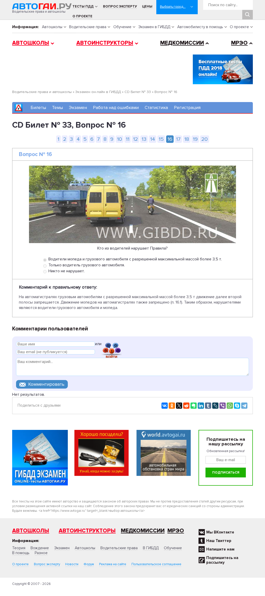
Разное (41, 553)
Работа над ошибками (116, 107)
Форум (89, 564)
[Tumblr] (208, 406)
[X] (179, 406)
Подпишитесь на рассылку (222, 560)
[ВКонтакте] (164, 406)
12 (135, 139)
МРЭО (239, 43)
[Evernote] (193, 406)
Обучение (122, 27)
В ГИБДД (151, 548)
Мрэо (175, 531)
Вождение (40, 548)
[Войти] (111, 345)
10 (119, 139)
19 (195, 139)
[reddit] (186, 406)
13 (144, 139)
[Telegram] (244, 406)
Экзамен (78, 107)
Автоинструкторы (104, 43)
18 (186, 139)
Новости (71, 564)
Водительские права (87, 27)
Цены (147, 6)
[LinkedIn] (201, 406)
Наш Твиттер (218, 540)
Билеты (38, 107)
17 (178, 139)
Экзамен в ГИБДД (154, 27)
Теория (18, 548)
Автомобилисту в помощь (200, 27)
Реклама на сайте (112, 564)
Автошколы (52, 27)
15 (161, 139)
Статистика (156, 107)
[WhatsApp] (230, 406)
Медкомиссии (182, 43)
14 (152, 139)
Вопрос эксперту (120, 6)
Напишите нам (220, 549)
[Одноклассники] (172, 406)
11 (127, 139)
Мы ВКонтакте (220, 532)
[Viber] (222, 406)
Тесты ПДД (83, 6)
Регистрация (187, 107)
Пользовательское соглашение (156, 564)
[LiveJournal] (215, 406)
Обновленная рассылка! (226, 451)
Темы (57, 107)
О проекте (82, 16)
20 (204, 139)
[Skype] (237, 406)
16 (169, 139)
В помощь (21, 553)
